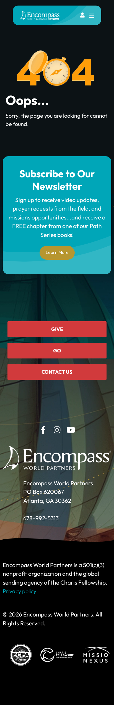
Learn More (57, 252)
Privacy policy (19, 591)
